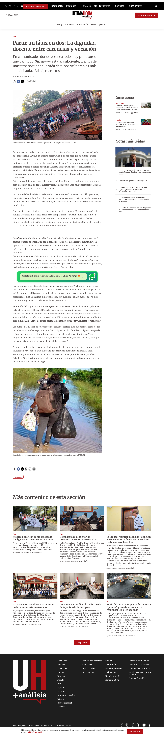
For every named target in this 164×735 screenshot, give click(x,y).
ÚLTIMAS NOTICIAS (35, 6)
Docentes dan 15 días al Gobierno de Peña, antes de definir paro (80, 606)
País (14, 37)
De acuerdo (135, 731)
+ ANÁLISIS (86, 6)
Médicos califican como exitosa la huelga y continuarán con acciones (33, 538)
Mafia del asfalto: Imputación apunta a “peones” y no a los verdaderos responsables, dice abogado (129, 607)
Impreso (18, 477)
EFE (136, 129)
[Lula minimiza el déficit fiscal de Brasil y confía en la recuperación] (146, 122)
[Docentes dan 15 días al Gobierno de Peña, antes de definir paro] (82, 586)
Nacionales (119, 103)
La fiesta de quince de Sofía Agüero (133, 181)
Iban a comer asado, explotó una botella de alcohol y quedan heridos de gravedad (134, 199)
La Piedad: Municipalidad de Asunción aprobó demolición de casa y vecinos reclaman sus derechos (129, 539)
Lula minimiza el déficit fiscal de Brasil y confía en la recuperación (126, 124)
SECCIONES (71, 6)
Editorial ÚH (82, 24)
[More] (77, 6)
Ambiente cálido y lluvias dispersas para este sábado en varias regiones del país (126, 108)
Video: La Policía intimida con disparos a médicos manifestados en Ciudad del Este (135, 210)
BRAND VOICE (135, 6)
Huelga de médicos (66, 24)
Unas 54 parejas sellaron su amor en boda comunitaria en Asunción (33, 606)
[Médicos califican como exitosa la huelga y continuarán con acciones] (35, 518)
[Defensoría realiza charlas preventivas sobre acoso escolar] (82, 518)
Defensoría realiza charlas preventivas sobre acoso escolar (78, 538)
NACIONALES (57, 6)
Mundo (118, 120)
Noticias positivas (99, 24)
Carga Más (82, 643)
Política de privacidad (35, 732)
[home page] (82, 15)
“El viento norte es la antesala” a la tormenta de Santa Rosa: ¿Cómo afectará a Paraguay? (133, 189)
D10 (95, 6)
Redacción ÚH (134, 113)
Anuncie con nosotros (91, 661)
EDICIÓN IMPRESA (147, 15)
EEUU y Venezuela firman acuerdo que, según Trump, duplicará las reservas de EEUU (135, 172)
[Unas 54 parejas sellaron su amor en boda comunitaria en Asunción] (35, 586)
